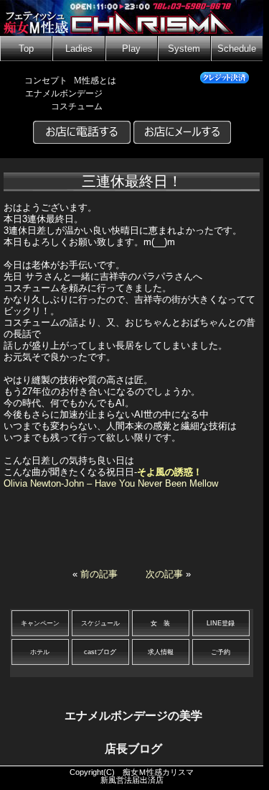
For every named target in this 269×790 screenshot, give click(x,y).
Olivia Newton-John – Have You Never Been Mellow (111, 483)
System (184, 49)
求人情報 (161, 652)
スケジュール (100, 623)
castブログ (100, 652)
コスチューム (77, 106)
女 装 (160, 623)
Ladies (79, 49)
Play (131, 49)
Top (26, 49)
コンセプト (45, 80)
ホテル (39, 652)
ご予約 (220, 652)
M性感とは (95, 80)
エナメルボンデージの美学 (133, 715)
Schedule (236, 49)
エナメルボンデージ (64, 93)
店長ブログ (133, 749)
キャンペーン (40, 623)
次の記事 (164, 574)
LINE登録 (221, 623)
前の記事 (99, 574)
